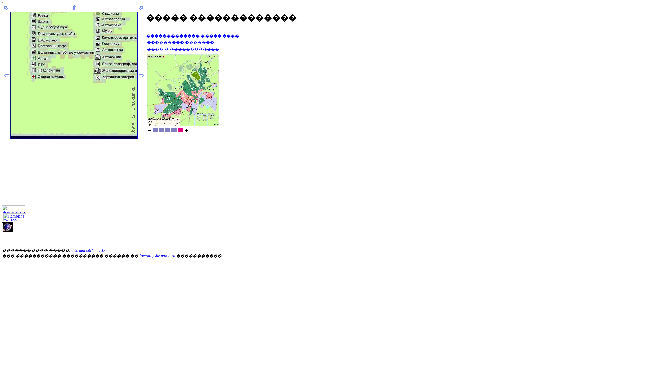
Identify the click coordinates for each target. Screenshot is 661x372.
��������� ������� (180, 42)
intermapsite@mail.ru (89, 250)
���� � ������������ (183, 49)
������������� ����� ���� (192, 36)
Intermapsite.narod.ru (157, 256)
